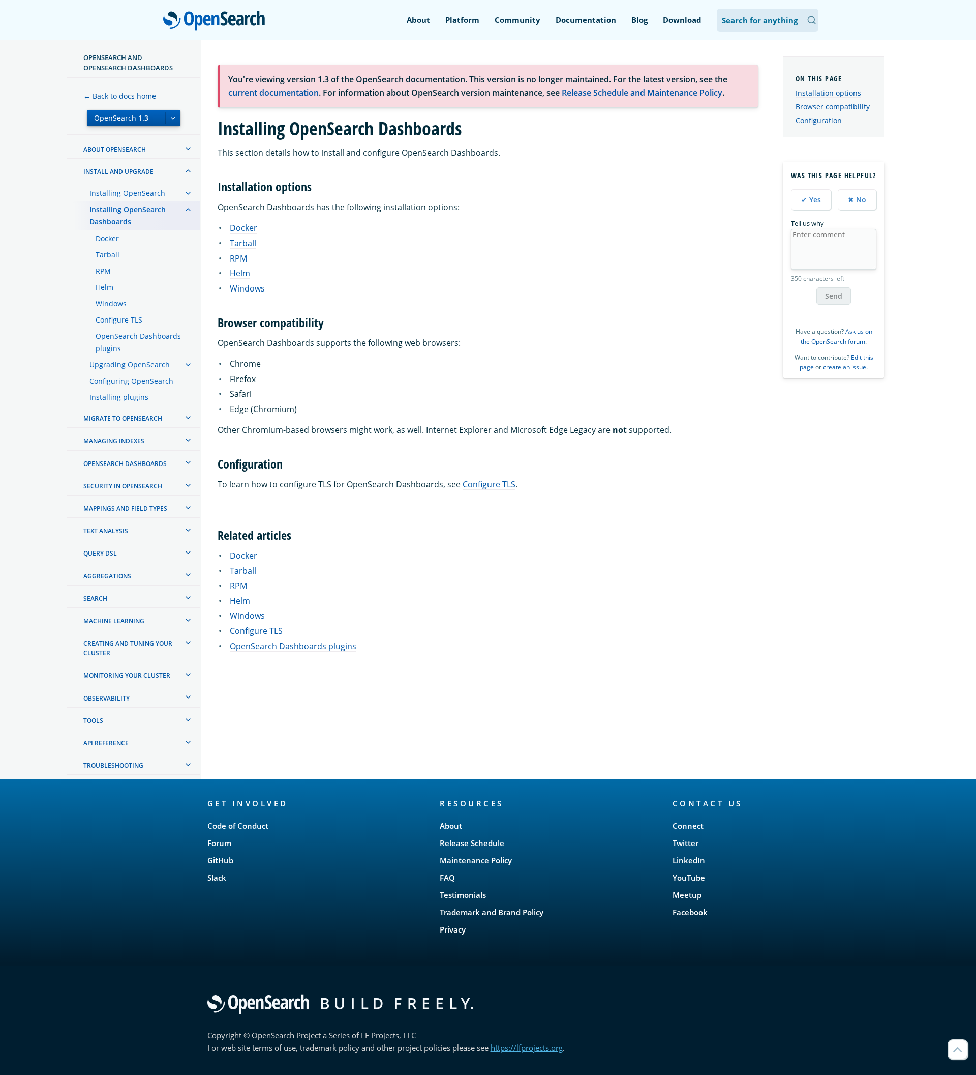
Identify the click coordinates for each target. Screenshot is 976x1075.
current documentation (273, 92)
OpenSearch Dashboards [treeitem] (125, 463)
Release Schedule (472, 843)
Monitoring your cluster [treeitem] (126, 675)
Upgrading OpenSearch (129, 364)
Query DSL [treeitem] (100, 553)
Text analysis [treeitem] (105, 531)
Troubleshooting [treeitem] (113, 765)
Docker (107, 238)
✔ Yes (811, 200)
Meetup (687, 895)
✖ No (857, 200)
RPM (103, 271)
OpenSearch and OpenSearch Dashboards (128, 62)
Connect (688, 826)
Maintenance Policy (476, 860)
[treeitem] (188, 148)
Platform (462, 20)
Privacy (453, 929)
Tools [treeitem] (93, 720)
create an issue (844, 367)
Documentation (586, 20)
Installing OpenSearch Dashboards (127, 215)
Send (833, 296)
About (418, 20)
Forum (219, 843)
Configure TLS (119, 320)
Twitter (685, 843)
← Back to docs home (119, 96)
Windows (111, 303)
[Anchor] (318, 186)
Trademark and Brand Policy (491, 912)
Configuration (819, 120)
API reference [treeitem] (106, 743)
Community (517, 20)
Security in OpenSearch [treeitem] (122, 486)
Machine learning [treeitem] (113, 621)
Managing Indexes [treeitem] (113, 441)
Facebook (690, 912)
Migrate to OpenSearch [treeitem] (122, 418)
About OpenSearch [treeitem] (114, 149)
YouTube (689, 878)
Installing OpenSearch (127, 193)
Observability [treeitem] (106, 697)
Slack (216, 878)
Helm (104, 287)
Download (682, 20)
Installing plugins (118, 397)
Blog (639, 20)
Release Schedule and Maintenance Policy (642, 92)
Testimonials (463, 895)
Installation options (828, 93)
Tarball (107, 254)
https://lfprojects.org (527, 1047)
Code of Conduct (237, 826)
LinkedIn (689, 860)
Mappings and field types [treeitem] (125, 508)
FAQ (447, 878)
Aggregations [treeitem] (107, 575)
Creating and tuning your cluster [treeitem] (127, 648)
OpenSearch (216, 21)
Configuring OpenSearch (131, 381)
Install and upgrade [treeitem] (118, 171)
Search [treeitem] (95, 598)
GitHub (220, 860)
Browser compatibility (833, 106)
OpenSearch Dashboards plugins (138, 342)
